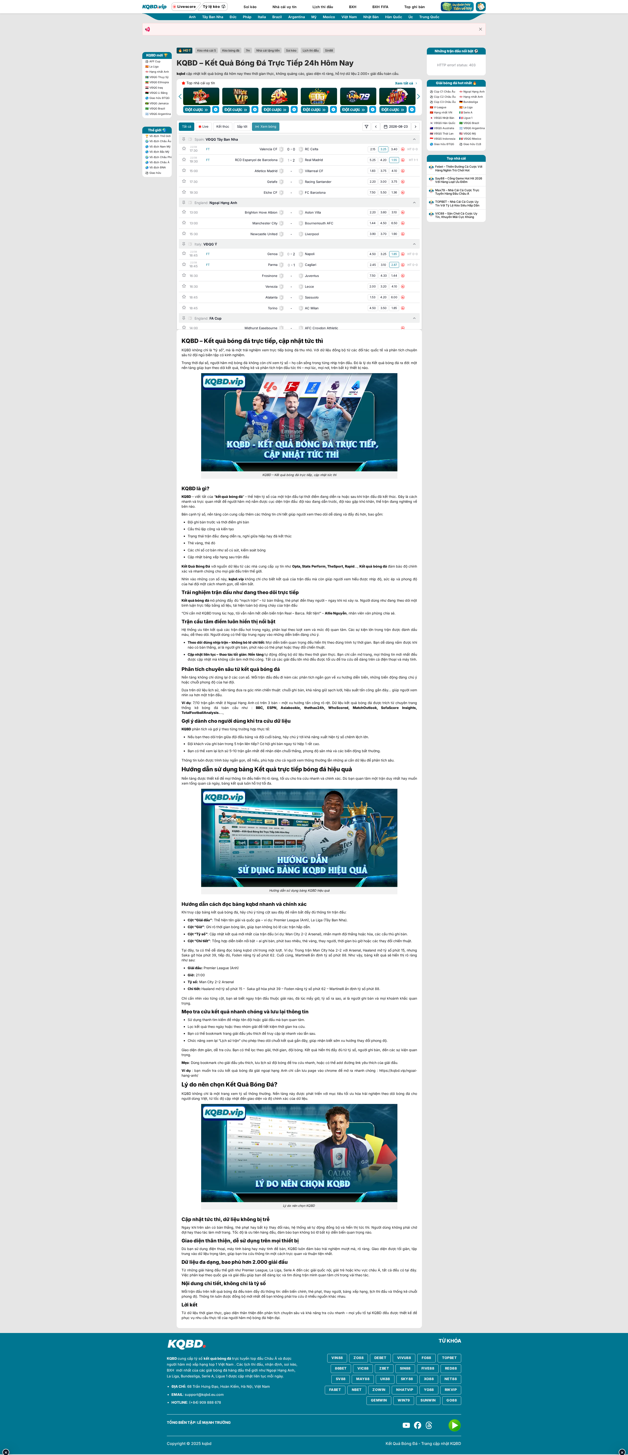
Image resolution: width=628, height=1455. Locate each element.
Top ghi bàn (414, 7)
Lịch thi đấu (323, 7)
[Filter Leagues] (366, 126)
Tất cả (186, 126)
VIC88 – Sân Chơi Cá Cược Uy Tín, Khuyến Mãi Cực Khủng (456, 215)
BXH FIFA (380, 7)
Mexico (329, 17)
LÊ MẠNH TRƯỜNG (214, 1422)
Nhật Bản (371, 17)
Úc (410, 17)
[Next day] (415, 126)
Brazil (277, 17)
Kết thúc (222, 126)
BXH (353, 7)
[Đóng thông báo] (480, 29)
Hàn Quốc (393, 17)
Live (205, 126)
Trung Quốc (429, 17)
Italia (262, 17)
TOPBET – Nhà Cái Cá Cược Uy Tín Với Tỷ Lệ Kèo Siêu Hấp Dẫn (457, 203)
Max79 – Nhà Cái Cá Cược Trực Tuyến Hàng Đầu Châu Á (457, 192)
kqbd (181, 73)
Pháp (247, 17)
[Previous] (180, 96)
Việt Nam (349, 17)
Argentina (296, 17)
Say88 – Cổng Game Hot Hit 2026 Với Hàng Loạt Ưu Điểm (458, 180)
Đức (233, 17)
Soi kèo (250, 7)
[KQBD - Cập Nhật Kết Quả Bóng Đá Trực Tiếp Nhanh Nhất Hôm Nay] (154, 7)
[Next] (418, 96)
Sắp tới (242, 126)
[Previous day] (376, 126)
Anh (192, 17)
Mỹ (313, 17)
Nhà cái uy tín (285, 7)
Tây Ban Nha (212, 17)
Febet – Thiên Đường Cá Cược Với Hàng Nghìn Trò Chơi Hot (458, 168)
